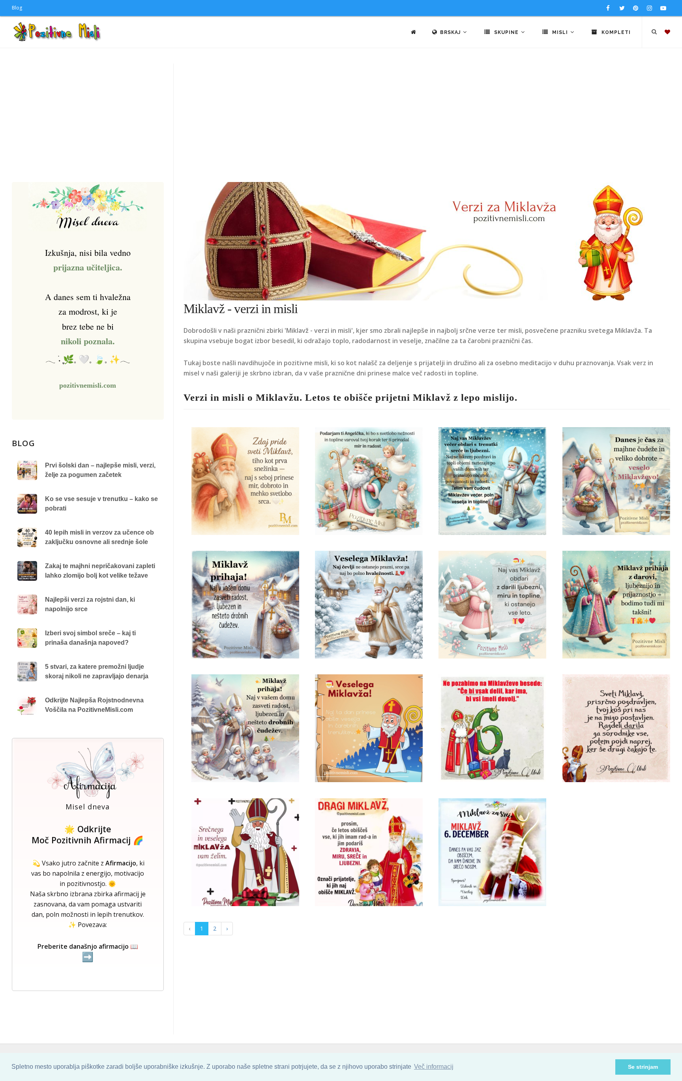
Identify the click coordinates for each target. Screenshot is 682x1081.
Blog (17, 7)
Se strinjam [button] (643, 1067)
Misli (560, 32)
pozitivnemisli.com (87, 385)
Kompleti (615, 32)
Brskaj (451, 32)
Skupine (506, 32)
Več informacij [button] (433, 1066)
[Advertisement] (341, 123)
